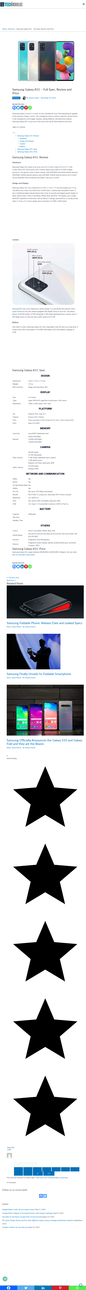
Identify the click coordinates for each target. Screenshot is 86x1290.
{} (37, 1173)
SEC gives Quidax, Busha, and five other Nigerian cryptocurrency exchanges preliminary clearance (37, 1220)
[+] (49, 1173)
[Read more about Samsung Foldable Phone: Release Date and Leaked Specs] (45, 602)
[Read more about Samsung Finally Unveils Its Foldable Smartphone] (33, 651)
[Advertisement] (45, 221)
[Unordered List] (65, 1169)
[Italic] (27, 1169)
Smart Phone (16, 627)
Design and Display (27, 141)
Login (9, 1149)
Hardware (23, 138)
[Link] (27, 1173)
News (9, 627)
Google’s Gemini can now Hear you (15, 1227)
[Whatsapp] (30, 108)
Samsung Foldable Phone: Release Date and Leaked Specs (44, 623)
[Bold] (18, 1169)
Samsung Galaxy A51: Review (28, 136)
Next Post (11, 580)
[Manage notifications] (81, 1285)
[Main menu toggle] (83, 4)
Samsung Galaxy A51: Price (27, 152)
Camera (22, 144)
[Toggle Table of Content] (14, 133)
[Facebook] (14, 108)
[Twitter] (18, 108)
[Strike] (46, 1169)
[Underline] (37, 1169)
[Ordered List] (56, 1169)
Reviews (16, 98)
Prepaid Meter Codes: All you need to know (18, 1209)
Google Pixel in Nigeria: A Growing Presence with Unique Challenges (27, 1213)
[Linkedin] (22, 108)
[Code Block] (18, 1173)
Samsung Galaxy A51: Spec (27, 149)
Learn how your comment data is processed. (52, 1178)
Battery (22, 146)
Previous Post (13, 578)
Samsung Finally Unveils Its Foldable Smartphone (39, 674)
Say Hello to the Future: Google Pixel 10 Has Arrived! (22, 1217)
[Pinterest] (26, 108)
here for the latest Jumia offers (23, 555)
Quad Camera (17, 311)
